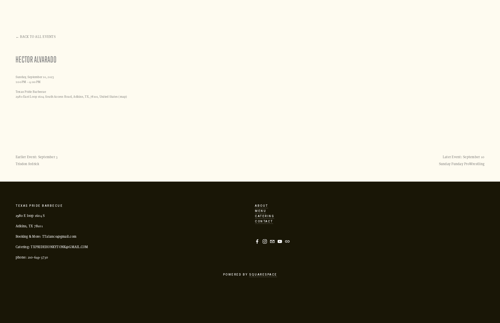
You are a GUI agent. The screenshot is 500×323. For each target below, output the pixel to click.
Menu (104, 13)
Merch (258, 13)
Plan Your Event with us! (41, 13)
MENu (260, 211)
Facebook (157, 13)
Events (83, 13)
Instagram (128, 13)
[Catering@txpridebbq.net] (272, 241)
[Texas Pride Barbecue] (264, 241)
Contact (264, 221)
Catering (206, 13)
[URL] (287, 241)
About (182, 13)
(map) (122, 96)
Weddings (233, 13)
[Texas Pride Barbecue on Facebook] (257, 241)
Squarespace (263, 275)
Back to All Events (37, 36)
